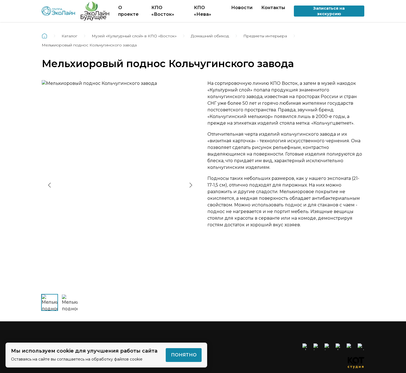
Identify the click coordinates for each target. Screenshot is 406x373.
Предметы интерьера (265, 36)
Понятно (184, 355)
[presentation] (49, 185)
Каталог (69, 36)
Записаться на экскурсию (329, 11)
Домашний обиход (210, 36)
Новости (241, 7)
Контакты (273, 7)
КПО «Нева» (202, 11)
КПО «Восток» (162, 11)
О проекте (128, 11)
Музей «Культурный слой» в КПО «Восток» (134, 36)
